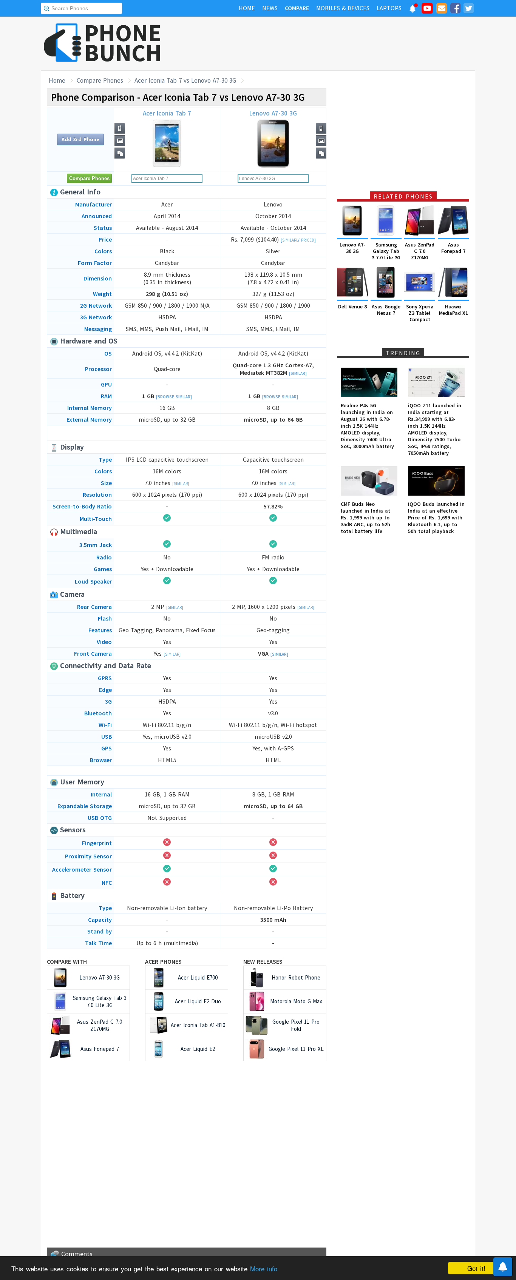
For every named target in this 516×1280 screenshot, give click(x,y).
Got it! (476, 1268)
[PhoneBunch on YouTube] (427, 10)
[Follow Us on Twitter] (468, 9)
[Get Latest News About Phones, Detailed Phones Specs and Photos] (62, 43)
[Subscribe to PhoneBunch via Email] (441, 9)
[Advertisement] (337, 43)
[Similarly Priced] (298, 240)
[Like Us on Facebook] (455, 9)
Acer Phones (163, 961)
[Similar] (298, 373)
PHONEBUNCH (123, 43)
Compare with (67, 961)
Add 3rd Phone (80, 139)
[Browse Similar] (174, 396)
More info (263, 1268)
